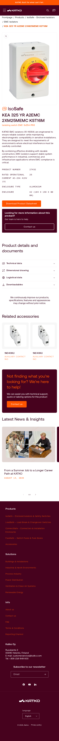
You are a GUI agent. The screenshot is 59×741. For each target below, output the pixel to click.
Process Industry (13, 574)
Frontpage (7, 17)
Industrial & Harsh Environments (20, 568)
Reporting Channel (14, 634)
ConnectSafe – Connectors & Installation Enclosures (25, 530)
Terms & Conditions (14, 628)
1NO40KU (10, 353)
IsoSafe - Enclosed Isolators (41, 17)
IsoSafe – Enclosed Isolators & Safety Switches (27, 516)
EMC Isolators (11, 22)
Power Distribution (14, 580)
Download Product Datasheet (21, 203)
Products (19, 17)
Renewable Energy (14, 592)
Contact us (29, 227)
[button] (48, 10)
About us (9, 609)
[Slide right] (36, 495)
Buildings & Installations (16, 561)
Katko (26, 725)
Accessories (11, 544)
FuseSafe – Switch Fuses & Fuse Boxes (24, 538)
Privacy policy (36, 725)
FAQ (7, 622)
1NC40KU (38, 353)
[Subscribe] (45, 674)
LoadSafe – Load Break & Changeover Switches (28, 522)
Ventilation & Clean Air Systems (20, 586)
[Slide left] (23, 495)
